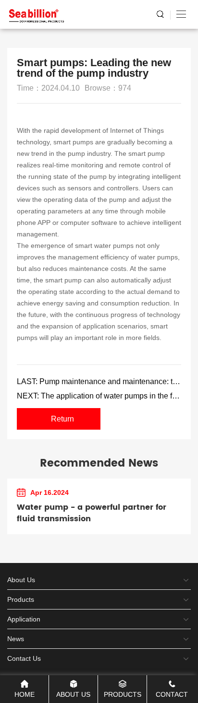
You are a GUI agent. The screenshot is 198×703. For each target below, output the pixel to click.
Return (62, 419)
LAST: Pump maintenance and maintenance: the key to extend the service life (99, 381)
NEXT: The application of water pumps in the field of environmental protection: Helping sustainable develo (99, 396)
